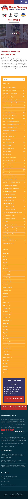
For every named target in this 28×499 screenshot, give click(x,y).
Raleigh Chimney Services (10, 225)
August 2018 (6, 360)
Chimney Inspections (8, 142)
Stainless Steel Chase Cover (10, 240)
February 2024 (7, 272)
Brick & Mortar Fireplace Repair (11, 103)
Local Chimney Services (9, 209)
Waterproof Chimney (8, 243)
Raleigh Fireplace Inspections (11, 231)
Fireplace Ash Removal (9, 194)
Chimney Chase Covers (9, 136)
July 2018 (5, 363)
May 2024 (5, 263)
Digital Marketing (18, 495)
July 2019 (5, 326)
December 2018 (7, 348)
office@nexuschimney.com (9, 484)
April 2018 (5, 372)
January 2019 (6, 345)
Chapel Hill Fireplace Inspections (11, 124)
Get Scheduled (6, 2)
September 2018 (7, 357)
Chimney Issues (7, 145)
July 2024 (5, 256)
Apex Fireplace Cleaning (9, 90)
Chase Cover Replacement (10, 130)
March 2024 (6, 269)
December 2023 (7, 278)
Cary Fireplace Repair (8, 118)
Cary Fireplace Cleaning (9, 112)
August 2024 (6, 253)
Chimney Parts (7, 164)
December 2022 (7, 290)
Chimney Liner (7, 154)
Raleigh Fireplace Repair (9, 234)
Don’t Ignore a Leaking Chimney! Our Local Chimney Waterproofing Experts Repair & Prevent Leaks (13, 456)
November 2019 (7, 314)
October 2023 (6, 284)
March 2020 (6, 302)
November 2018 (7, 351)
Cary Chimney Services (9, 109)
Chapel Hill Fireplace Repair (10, 127)
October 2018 (6, 354)
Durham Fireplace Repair (9, 191)
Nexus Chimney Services (9, 219)
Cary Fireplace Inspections (10, 115)
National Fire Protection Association (12, 212)
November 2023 (7, 281)
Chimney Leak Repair (8, 148)
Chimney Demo (7, 139)
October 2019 (6, 317)
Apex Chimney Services (9, 87)
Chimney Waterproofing (9, 176)
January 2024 (6, 275)
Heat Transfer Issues (8, 206)
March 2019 (6, 339)
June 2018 (5, 366)
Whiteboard (14, 496)
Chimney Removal (7, 167)
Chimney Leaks (7, 151)
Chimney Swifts (7, 173)
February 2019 (7, 342)
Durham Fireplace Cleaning (10, 185)
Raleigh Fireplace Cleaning (10, 228)
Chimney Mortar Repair (9, 158)
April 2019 (5, 336)
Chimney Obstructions (9, 161)
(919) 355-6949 (14, 20)
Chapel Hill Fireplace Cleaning (11, 121)
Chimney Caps (6, 133)
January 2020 (6, 308)
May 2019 (5, 333)
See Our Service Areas (14, 22)
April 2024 (5, 266)
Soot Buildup (6, 237)
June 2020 (5, 293)
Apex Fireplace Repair (8, 97)
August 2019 (6, 323)
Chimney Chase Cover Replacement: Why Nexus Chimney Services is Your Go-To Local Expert (12, 465)
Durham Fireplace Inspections (11, 188)
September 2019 (7, 320)
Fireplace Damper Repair (9, 197)
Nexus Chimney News (9, 215)
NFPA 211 (5, 222)
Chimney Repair (7, 170)
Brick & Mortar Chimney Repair (11, 100)
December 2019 (7, 311)
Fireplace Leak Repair (8, 203)
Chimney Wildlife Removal (10, 179)
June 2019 (5, 330)
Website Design (8, 495)
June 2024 (5, 259)
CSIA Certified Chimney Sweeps (11, 182)
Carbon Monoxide (7, 106)
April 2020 (5, 299)
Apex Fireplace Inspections (10, 94)
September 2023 (7, 287)
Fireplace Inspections (8, 200)
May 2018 (5, 369)
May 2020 (5, 296)
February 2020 (7, 305)
